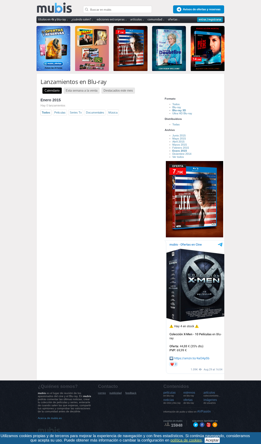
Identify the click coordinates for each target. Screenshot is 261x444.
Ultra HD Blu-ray (182, 113)
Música (113, 112)
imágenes (210, 401)
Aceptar (212, 440)
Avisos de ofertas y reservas (201, 9)
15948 (176, 425)
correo (102, 393)
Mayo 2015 (179, 138)
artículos (211, 394)
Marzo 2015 (179, 144)
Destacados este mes (118, 90)
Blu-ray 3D (179, 110)
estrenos (189, 394)
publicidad (115, 393)
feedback (130, 393)
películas (169, 394)
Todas (176, 124)
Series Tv (76, 112)
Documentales (95, 112)
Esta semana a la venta (81, 90)
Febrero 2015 (180, 147)
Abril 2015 (178, 141)
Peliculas (60, 112)
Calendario (52, 90)
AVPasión (187, 411)
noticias (172, 401)
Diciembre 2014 (181, 153)
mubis (54, 7)
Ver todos (178, 156)
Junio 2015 (179, 135)
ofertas (188, 401)
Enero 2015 (179, 150)
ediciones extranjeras (111, 19)
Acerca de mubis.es (50, 418)
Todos (46, 112)
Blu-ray (176, 107)
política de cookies (186, 440)
